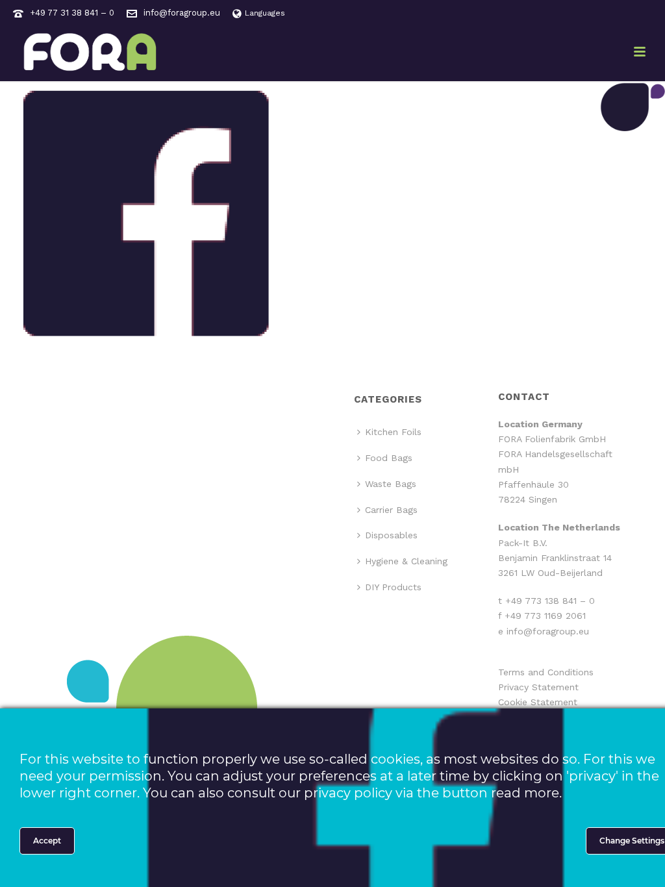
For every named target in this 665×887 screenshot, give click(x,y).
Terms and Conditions (546, 672)
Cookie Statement (537, 702)
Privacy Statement (538, 687)
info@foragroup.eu (182, 13)
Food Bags (388, 458)
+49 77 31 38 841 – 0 (72, 13)
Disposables (391, 535)
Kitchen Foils (393, 432)
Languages (265, 13)
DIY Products (393, 587)
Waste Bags (390, 484)
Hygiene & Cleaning (406, 561)
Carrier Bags (391, 510)
